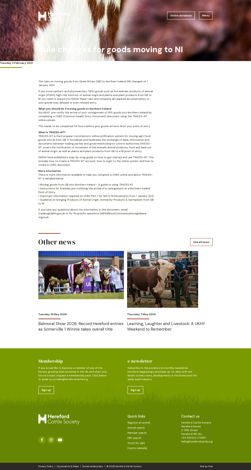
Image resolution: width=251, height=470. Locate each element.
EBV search (134, 438)
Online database (181, 15)
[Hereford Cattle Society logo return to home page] (59, 17)
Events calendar (137, 448)
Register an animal (139, 422)
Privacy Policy (45, 466)
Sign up (46, 390)
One (210, 466)
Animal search (136, 427)
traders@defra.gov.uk (51, 213)
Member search (137, 433)
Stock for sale (136, 443)
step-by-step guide (80, 157)
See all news (201, 242)
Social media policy (92, 466)
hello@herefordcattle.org (72, 379)
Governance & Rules (68, 466)
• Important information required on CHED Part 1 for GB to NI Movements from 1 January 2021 (96, 196)
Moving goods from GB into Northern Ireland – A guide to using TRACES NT (86, 184)
